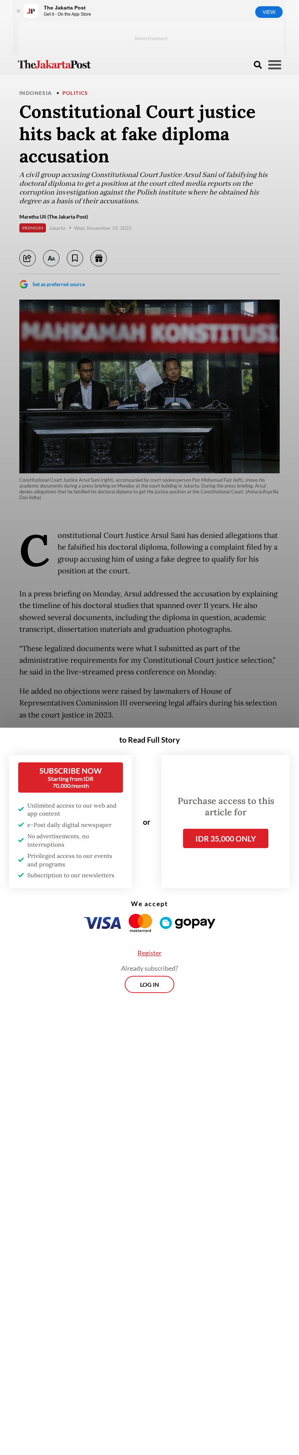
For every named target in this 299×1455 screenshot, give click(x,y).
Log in (149, 984)
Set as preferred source (58, 284)
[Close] (18, 11)
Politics (75, 93)
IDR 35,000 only (225, 838)
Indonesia (35, 93)
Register (149, 953)
